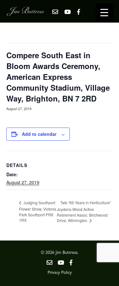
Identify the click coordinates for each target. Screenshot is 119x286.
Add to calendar (39, 134)
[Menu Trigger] (104, 12)
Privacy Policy (60, 273)
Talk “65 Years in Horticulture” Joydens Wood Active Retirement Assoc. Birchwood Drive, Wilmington (84, 211)
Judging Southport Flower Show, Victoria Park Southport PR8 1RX (37, 211)
